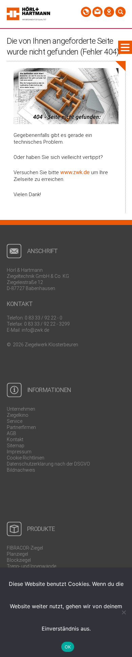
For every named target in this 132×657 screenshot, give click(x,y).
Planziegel (17, 554)
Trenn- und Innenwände (31, 566)
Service (14, 421)
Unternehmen (21, 409)
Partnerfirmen (21, 427)
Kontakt (15, 439)
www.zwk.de (75, 172)
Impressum (19, 451)
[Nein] (123, 612)
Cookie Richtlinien (25, 457)
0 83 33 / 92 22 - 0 (43, 318)
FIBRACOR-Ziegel (25, 548)
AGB (11, 433)
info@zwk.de (35, 330)
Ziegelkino (17, 415)
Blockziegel (19, 560)
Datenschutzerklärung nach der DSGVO (48, 464)
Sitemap (15, 445)
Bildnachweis (21, 470)
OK (68, 647)
